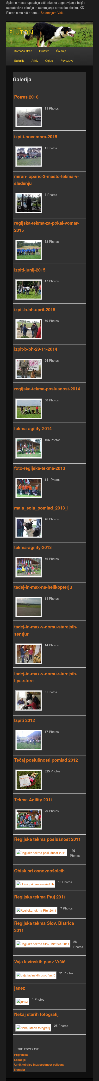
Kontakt (19, 1069)
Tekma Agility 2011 (33, 800)
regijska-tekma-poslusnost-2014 (47, 389)
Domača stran (23, 51)
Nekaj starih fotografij (36, 1014)
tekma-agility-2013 (33, 547)
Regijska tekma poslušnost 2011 (47, 839)
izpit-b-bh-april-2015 (34, 309)
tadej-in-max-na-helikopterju (43, 587)
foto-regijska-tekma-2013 (39, 468)
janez (19, 988)
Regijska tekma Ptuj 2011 (40, 897)
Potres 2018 (26, 97)
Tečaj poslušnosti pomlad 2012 (46, 760)
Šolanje (61, 51)
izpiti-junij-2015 (29, 270)
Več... (61, 12)
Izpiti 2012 (24, 720)
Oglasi (49, 60)
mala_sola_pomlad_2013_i (41, 508)
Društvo (44, 51)
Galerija (19, 60)
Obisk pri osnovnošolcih (39, 871)
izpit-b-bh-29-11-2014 (35, 349)
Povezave (67, 60)
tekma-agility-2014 (33, 428)
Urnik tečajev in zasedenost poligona (39, 1064)
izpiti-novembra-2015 (35, 136)
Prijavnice (21, 1055)
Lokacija (20, 1060)
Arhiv (34, 60)
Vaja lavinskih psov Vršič (39, 962)
